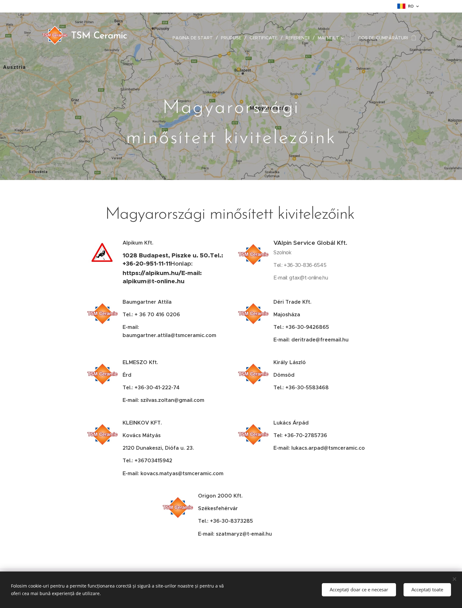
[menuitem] (194, 38)
